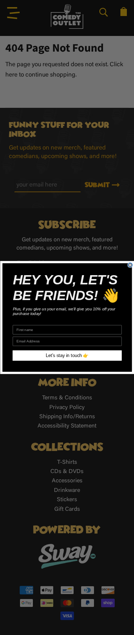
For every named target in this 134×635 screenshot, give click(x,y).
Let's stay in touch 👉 (67, 355)
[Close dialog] (130, 265)
